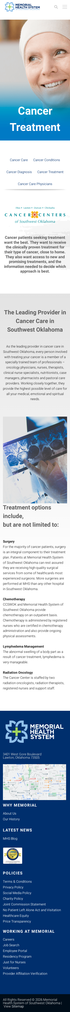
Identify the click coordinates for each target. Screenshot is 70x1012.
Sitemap (18, 1006)
